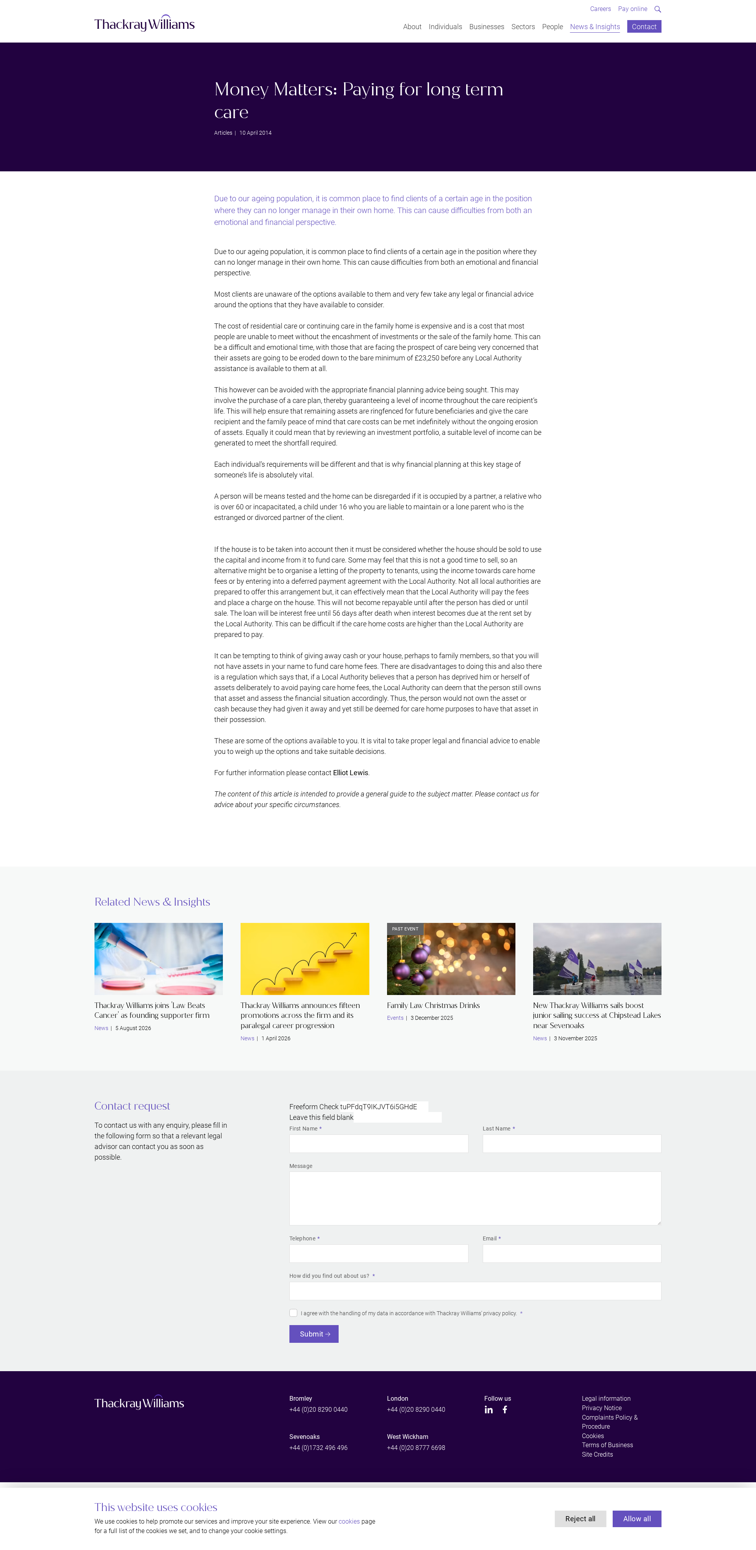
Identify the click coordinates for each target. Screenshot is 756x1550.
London (397, 1398)
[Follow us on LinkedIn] (488, 1409)
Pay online (632, 9)
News (101, 1028)
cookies (349, 1521)
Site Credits (597, 1454)
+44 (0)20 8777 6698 (416, 1448)
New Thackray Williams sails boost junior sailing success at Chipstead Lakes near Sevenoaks (597, 1015)
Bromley (300, 1398)
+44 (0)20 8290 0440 (318, 1409)
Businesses (486, 26)
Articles (223, 133)
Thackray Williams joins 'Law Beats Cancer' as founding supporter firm (151, 1011)
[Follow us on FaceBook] (505, 1409)
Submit (312, 1334)
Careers (600, 9)
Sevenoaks (304, 1436)
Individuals (445, 26)
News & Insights (595, 26)
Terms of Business (607, 1445)
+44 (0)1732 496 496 (318, 1448)
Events (395, 1018)
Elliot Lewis (350, 773)
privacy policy (499, 1313)
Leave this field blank (321, 1117)
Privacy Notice (602, 1408)
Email (490, 1238)
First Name (303, 1128)
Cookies (593, 1436)
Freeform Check (314, 1107)
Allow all (637, 1519)
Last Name (497, 1128)
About (412, 26)
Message (300, 1166)
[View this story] (158, 959)
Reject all (580, 1519)
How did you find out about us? (330, 1276)
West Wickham (407, 1436)
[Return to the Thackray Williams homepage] (144, 23)
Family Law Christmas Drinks (433, 1005)
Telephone (302, 1238)
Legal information (606, 1398)
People (552, 26)
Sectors (523, 26)
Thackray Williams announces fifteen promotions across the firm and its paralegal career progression (300, 1015)
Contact (644, 26)
